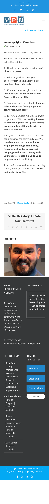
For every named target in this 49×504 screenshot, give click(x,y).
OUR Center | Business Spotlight (12, 446)
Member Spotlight (23, 203)
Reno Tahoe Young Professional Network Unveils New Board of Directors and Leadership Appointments (12, 377)
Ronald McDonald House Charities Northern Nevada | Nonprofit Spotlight (13, 426)
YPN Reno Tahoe (31, 468)
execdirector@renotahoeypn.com (24, 5)
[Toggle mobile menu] (43, 20)
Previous (31, 30)
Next (40, 30)
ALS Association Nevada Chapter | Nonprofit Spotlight (13, 403)
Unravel (38, 471)
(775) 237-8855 (14, 340)
